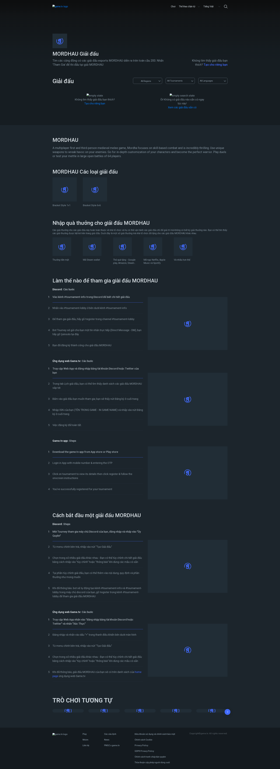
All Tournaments (175, 81)
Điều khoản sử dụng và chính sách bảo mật (155, 734)
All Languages (206, 81)
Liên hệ (86, 745)
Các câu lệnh (110, 734)
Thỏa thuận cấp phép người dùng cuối (152, 762)
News (106, 740)
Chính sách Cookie (143, 740)
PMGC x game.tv (112, 745)
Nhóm (85, 740)
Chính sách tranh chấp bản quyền (150, 757)
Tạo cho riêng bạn (216, 64)
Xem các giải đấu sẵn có (182, 107)
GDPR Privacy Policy (144, 751)
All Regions (146, 81)
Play (85, 734)
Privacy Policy (141, 745)
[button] (227, 712)
